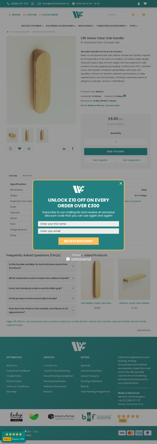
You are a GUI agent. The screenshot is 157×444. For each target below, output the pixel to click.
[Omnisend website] (78, 257)
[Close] (120, 183)
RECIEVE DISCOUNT (78, 241)
